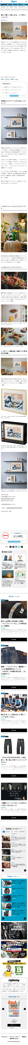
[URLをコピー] (22, 547)
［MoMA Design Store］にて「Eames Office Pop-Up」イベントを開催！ (20, 582)
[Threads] (13, 547)
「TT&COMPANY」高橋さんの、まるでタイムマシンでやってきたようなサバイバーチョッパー (18, 845)
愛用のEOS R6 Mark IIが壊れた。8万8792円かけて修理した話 (18, 851)
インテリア (12, 77)
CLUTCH (16, 831)
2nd (12, 831)
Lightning (8, 9)
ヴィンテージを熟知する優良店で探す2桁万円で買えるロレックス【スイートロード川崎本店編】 (18, 865)
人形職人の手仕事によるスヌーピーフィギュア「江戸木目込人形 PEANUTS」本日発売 (20, 566)
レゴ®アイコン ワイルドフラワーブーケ (12, 89)
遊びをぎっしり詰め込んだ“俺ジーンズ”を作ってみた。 (13, 715)
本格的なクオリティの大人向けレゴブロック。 (13, 87)
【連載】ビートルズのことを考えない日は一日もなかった (14, 804)
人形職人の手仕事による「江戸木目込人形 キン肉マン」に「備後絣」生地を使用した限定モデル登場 (7, 566)
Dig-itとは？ (5, 1036)
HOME (2, 9)
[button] (3, 870)
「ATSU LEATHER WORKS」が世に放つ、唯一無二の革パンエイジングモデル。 (14, 759)
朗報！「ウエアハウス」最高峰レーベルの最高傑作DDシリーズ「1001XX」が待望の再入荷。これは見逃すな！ (13, 670)
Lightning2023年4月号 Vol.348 (14, 508)
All (3, 831)
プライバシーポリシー (14, 1036)
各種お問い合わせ (14, 1038)
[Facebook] (16, 547)
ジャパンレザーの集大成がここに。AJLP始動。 (17, 858)
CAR (7, 6)
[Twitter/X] (10, 547)
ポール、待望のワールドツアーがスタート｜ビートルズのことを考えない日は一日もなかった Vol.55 (18, 838)
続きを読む (14, 639)
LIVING (15, 6)
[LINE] (19, 547)
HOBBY (11, 6)
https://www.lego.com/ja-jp (7, 498)
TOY (7, 77)
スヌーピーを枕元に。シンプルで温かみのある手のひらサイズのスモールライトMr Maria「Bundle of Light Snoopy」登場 (7, 583)
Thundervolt (14, 833)
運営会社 (24, 1036)
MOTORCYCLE (22, 6)
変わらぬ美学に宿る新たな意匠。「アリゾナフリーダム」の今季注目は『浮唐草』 (14, 623)
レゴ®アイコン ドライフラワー (10, 92)
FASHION (3, 6)
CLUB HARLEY (22, 831)
